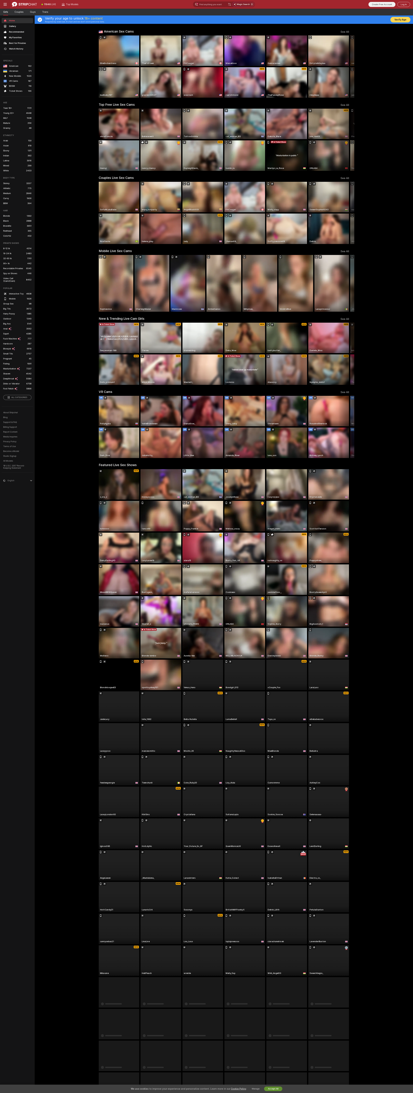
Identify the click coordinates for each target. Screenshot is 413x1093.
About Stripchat (10, 412)
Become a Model (11, 451)
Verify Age (400, 19)
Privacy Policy (9, 441)
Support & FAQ (10, 422)
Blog (5, 417)
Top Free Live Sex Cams (117, 105)
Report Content (10, 432)
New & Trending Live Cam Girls (121, 319)
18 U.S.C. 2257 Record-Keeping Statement (14, 467)
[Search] (229, 4)
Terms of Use (9, 446)
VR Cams (105, 392)
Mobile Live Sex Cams (115, 251)
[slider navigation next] (346, 66)
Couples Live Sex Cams (116, 178)
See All (345, 31)
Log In (404, 4)
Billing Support (10, 427)
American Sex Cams (119, 31)
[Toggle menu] (5, 4)
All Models (8, 461)
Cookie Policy (238, 1089)
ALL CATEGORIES (19, 397)
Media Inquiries (10, 437)
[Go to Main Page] (24, 4)
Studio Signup (9, 456)
